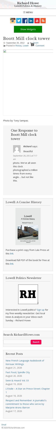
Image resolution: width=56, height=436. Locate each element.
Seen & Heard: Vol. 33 (17, 380)
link (11, 253)
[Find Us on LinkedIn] (31, 20)
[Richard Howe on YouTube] (37, 20)
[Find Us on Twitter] (19, 20)
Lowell (25, 45)
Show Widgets (28, 29)
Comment (40, 45)
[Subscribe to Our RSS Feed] (43, 20)
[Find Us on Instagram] (13, 20)
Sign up (40, 309)
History (18, 45)
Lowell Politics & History (28, 6)
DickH (35, 43)
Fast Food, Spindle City (18, 372)
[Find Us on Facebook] (25, 20)
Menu (29, 12)
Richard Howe (28, 3)
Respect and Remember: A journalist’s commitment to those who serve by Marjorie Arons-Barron (26, 404)
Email (4, 424)
